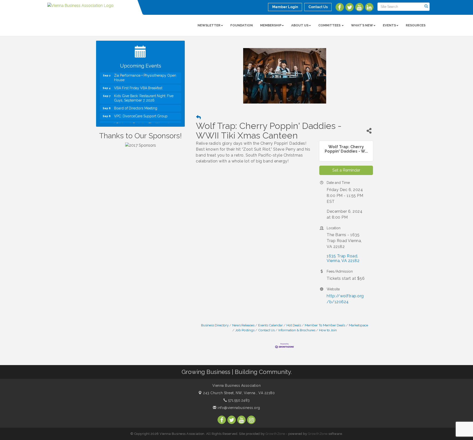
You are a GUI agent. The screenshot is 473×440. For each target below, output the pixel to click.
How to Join (328, 330)
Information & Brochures (296, 330)
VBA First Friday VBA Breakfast (138, 83)
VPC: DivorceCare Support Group (141, 111)
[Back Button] (198, 117)
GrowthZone (275, 434)
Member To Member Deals (325, 325)
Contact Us (266, 330)
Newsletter (209, 25)
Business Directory (215, 325)
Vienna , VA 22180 (239, 393)
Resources (415, 25)
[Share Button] (369, 130)
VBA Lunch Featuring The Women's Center (142, 121)
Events (389, 25)
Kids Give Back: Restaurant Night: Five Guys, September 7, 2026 (143, 93)
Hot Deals (294, 325)
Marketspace (358, 325)
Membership (270, 25)
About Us (299, 25)
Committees (329, 25)
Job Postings (244, 330)
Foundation (241, 25)
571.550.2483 (238, 400)
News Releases (243, 325)
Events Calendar (270, 325)
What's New (362, 25)
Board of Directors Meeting (135, 103)
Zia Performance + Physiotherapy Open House (145, 72)
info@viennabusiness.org (238, 408)
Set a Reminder (346, 170)
